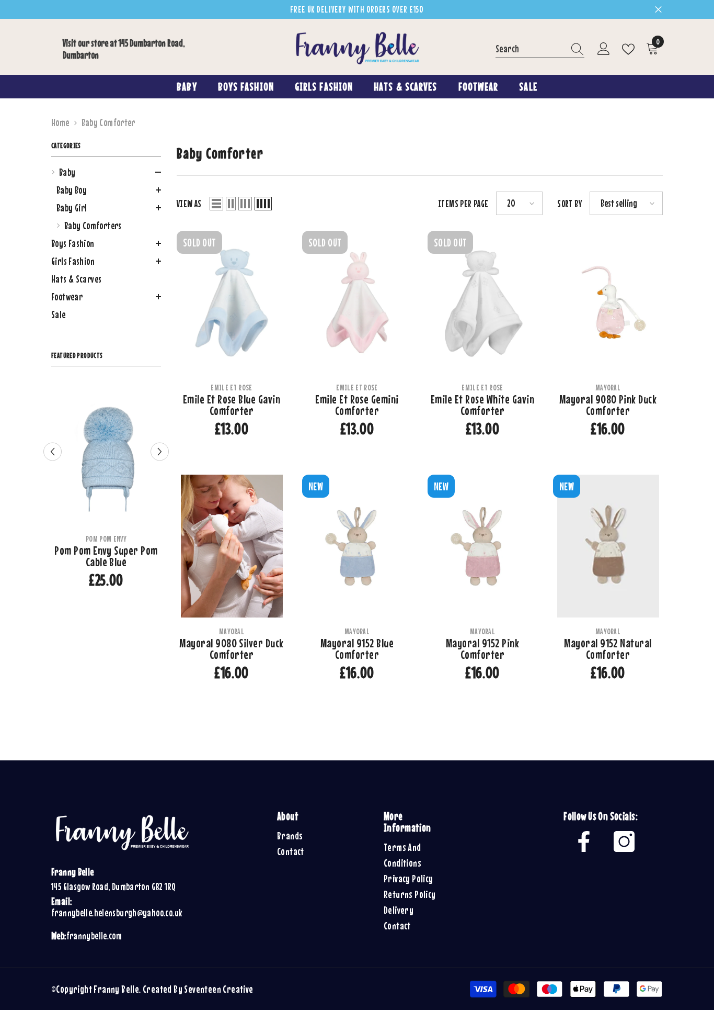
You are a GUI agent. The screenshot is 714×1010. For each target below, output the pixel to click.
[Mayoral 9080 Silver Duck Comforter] (231, 546)
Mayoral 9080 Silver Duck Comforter (231, 648)
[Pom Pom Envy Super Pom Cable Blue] (106, 453)
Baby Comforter (108, 122)
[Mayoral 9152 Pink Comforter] (482, 546)
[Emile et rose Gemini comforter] (357, 302)
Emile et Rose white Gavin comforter (482, 405)
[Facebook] (583, 841)
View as (189, 203)
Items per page (463, 203)
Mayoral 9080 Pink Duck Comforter (608, 405)
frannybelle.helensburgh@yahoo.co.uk (116, 912)
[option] (106, 488)
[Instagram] (624, 841)
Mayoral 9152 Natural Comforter (608, 648)
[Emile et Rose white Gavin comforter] (482, 302)
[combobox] (530, 49)
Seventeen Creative (218, 989)
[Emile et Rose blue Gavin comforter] (231, 302)
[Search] (540, 49)
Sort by (569, 203)
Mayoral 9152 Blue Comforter (357, 648)
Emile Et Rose (231, 387)
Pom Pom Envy (106, 538)
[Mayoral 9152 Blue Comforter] (357, 546)
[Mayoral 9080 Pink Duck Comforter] (608, 302)
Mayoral (607, 387)
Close (658, 9)
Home (60, 122)
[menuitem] (106, 198)
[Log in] (603, 49)
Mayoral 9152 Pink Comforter (482, 648)
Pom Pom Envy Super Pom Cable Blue (106, 556)
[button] (106, 172)
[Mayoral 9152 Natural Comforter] (608, 546)
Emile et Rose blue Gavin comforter (232, 405)
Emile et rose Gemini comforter (357, 405)
